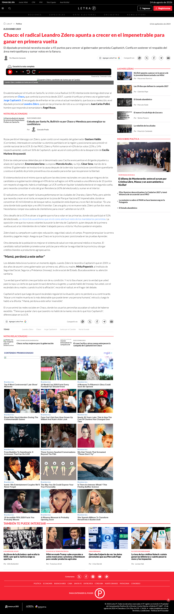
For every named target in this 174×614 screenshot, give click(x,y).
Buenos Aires (60, 583)
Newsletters (136, 15)
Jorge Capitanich (50, 329)
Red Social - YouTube (100, 577)
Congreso (135, 583)
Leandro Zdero (31, 103)
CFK (33, 2)
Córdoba (99, 583)
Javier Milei (23, 2)
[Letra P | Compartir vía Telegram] (161, 58)
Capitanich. (15, 100)
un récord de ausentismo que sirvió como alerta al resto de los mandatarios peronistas (62, 219)
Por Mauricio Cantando (17, 58)
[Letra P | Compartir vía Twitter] (147, 58)
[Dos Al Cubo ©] (12, 607)
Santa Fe (78, 583)
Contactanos (69, 577)
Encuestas (111, 15)
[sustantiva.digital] (40, 607)
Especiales (57, 15)
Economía (47, 583)
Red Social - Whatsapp (107, 577)
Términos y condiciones (141, 610)
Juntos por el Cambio (68, 329)
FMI (40, 2)
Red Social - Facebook (86, 577)
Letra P (9, 24)
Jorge (6, 100)
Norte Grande (84, 329)
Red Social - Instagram (93, 577)
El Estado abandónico (128, 208)
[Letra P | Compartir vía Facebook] (154, 58)
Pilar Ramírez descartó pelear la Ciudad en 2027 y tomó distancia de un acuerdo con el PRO (143, 193)
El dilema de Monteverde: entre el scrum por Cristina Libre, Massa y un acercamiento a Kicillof (142, 181)
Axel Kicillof (64, 2)
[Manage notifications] (168, 600)
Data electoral (84, 15)
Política (19, 24)
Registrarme (164, 8)
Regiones (35, 15)
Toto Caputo (51, 2)
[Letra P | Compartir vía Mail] (168, 58)
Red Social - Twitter (79, 577)
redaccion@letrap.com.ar (158, 608)
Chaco (21, 96)
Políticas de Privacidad (159, 610)
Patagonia (124, 583)
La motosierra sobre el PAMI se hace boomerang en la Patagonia (142, 201)
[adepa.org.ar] (30, 606)
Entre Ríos (88, 583)
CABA (70, 583)
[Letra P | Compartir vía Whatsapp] (139, 58)
